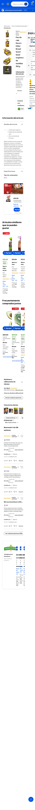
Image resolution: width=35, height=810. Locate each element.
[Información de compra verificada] (18, 436)
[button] (6, 411)
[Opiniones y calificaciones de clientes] (22, 381)
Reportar (21, 460)
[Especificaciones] (22, 171)
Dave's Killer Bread (18, 32)
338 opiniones (19, 390)
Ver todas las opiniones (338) (13, 533)
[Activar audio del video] (21, 185)
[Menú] (3, 4)
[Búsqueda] (25, 4)
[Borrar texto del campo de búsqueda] (23, 4)
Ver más (19, 90)
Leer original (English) (21, 449)
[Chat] (30, 799)
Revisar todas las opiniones (13, 397)
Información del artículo (13, 118)
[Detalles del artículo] (22, 124)
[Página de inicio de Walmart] (7, 4)
